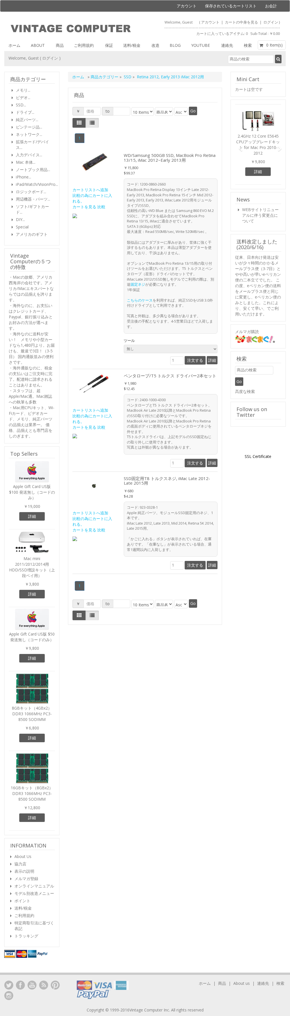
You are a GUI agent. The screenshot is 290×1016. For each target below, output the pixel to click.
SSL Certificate (258, 456)
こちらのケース (140, 300)
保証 (109, 45)
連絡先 (227, 45)
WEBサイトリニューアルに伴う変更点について (260, 215)
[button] (238, 146)
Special (22, 227)
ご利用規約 (84, 45)
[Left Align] (79, 123)
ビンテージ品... (29, 127)
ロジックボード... (31, 191)
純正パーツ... (27, 119)
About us (241, 983)
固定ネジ (138, 284)
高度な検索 (245, 391)
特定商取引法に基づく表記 (34, 925)
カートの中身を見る (242, 22)
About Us (22, 856)
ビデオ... (23, 97)
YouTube (32, 985)
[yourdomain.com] (70, 28)
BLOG (175, 45)
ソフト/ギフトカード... (32, 209)
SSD (127, 76)
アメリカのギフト (32, 234)
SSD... (21, 105)
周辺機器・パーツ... (33, 199)
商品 (60, 45)
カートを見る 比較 (88, 206)
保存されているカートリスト (231, 6)
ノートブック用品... (33, 169)
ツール (130, 340)
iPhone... (23, 177)
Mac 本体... (25, 162)
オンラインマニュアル (34, 886)
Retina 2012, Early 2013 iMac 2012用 (170, 76)
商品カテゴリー (105, 76)
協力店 (20, 863)
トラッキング (26, 936)
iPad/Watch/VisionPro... (35, 184)
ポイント (22, 900)
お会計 (271, 6)
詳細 (212, 360)
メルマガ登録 (26, 878)
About (38, 45)
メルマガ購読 (247, 331)
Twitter (8, 985)
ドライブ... (25, 112)
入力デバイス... (29, 154)
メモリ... (23, 90)
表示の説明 (24, 871)
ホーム (14, 45)
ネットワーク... (29, 134)
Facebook (20, 985)
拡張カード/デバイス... (32, 144)
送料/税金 (131, 45)
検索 (248, 45)
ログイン (270, 22)
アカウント (187, 6)
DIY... (20, 219)
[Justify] (92, 123)
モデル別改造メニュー (34, 893)
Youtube (200, 45)
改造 (155, 45)
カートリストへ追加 (90, 189)
